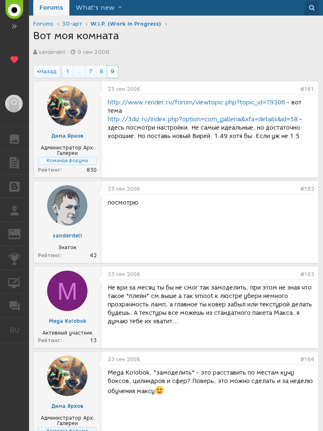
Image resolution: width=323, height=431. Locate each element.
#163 (307, 274)
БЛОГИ (14, 186)
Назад (48, 71)
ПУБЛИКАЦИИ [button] (14, 162)
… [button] (79, 71)
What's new (95, 7)
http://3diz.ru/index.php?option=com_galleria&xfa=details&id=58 (203, 119)
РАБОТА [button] (14, 210)
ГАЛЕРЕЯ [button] (14, 138)
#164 (307, 359)
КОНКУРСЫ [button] (14, 258)
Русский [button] (19, 330)
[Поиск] (311, 8)
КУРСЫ (14, 282)
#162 (307, 189)
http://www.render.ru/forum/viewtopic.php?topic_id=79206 (196, 102)
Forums (51, 7)
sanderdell (52, 52)
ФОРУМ (14, 305)
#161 (307, 89)
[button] (120, 8)
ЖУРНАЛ (19, 233)
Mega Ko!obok (67, 321)
